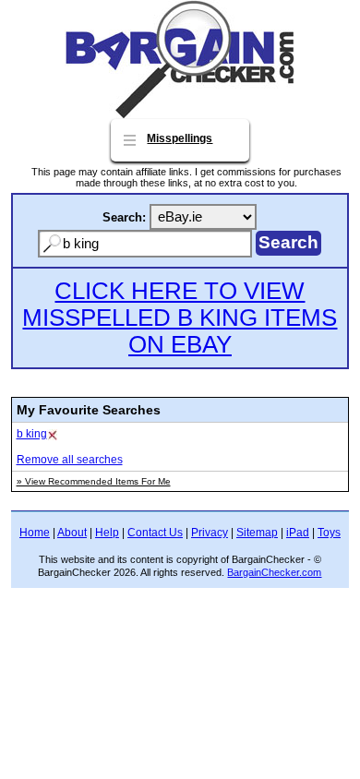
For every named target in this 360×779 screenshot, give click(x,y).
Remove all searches (70, 459)
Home (34, 532)
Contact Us (155, 532)
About (72, 532)
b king (32, 433)
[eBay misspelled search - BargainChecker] (180, 114)
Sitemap (257, 532)
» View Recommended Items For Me (94, 481)
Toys (329, 532)
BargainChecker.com (274, 572)
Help (107, 532)
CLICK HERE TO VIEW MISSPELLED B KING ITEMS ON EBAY (179, 317)
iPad (297, 532)
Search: (124, 217)
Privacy (209, 532)
